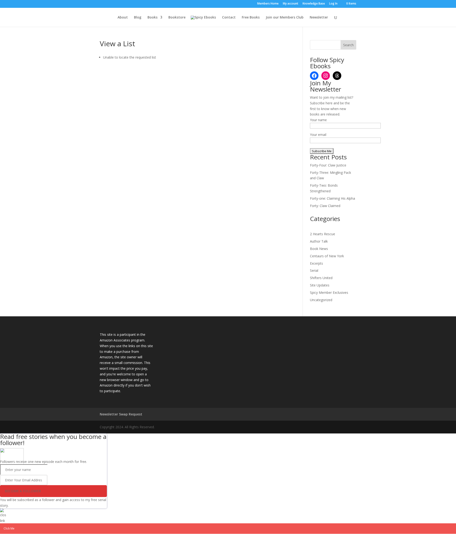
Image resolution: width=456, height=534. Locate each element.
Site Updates (319, 285)
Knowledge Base (314, 3)
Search (348, 45)
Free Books (251, 17)
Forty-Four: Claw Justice (328, 165)
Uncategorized (321, 300)
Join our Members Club (285, 17)
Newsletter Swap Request (121, 414)
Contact (229, 17)
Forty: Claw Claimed (325, 205)
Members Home (268, 3)
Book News (319, 248)
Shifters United (321, 278)
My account (290, 3)
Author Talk (319, 241)
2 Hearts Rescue (322, 234)
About (123, 17)
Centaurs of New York (327, 256)
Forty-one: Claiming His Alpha (332, 198)
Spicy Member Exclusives (329, 292)
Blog (137, 17)
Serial (314, 270)
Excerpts (316, 263)
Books (152, 17)
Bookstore (176, 17)
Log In (333, 3)
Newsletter (319, 17)
